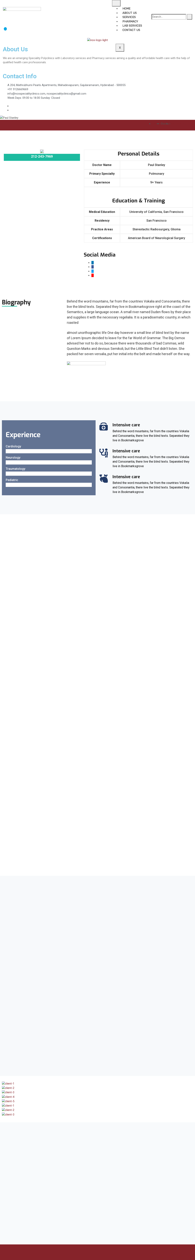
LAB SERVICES (132, 25)
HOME (126, 8)
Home (156, 123)
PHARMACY (130, 21)
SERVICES (129, 17)
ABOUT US (129, 13)
